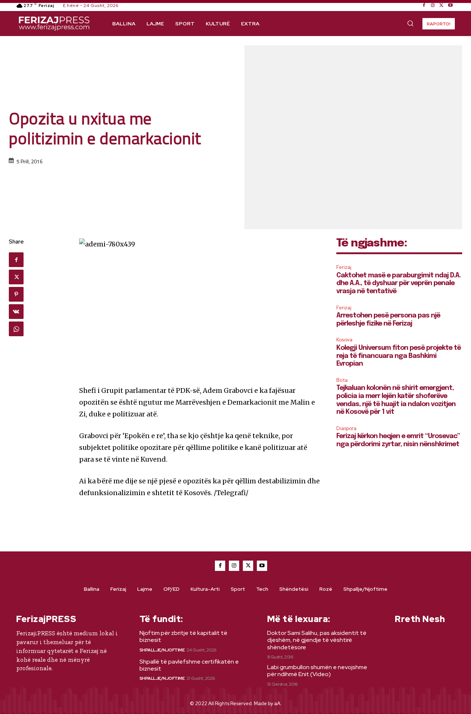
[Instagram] (432, 5)
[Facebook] (423, 5)
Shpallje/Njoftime (162, 650)
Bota (342, 380)
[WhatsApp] (16, 329)
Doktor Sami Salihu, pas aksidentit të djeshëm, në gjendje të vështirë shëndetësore (316, 640)
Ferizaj (343, 267)
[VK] (16, 311)
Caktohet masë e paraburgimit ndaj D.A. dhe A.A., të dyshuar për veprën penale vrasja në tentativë (398, 283)
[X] (441, 5)
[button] (410, 23)
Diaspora (346, 428)
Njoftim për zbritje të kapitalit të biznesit (183, 636)
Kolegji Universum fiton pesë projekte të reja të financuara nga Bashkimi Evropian (398, 356)
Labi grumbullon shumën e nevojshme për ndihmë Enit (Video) (317, 670)
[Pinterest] (16, 294)
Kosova (344, 340)
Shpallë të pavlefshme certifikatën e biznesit (189, 665)
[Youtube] (450, 5)
